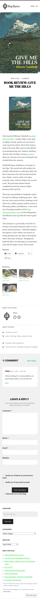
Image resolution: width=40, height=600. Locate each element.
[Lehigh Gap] (9, 273)
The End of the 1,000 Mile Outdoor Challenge (21, 347)
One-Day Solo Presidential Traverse (17, 558)
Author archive (15, 317)
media (24, 336)
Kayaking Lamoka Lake (13, 580)
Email (5, 448)
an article (30, 154)
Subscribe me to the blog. (16, 494)
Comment (7, 411)
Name (5, 438)
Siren (15, 313)
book (7, 336)
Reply (7, 383)
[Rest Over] (9, 288)
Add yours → (32, 361)
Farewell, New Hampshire (14, 343)
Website (5, 458)
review (14, 332)
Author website (19, 317)
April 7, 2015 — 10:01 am (18, 371)
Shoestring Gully (24, 278)
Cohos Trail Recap (11, 573)
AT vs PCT (8, 567)
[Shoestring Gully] (26, 273)
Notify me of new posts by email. (18, 482)
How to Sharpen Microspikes (15, 570)
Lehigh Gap (5, 278)
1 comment (25, 78)
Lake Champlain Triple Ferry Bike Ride (18, 577)
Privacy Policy (6, 591)
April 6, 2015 (15, 78)
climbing (8, 332)
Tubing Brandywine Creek (14, 555)
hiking (19, 336)
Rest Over (5, 293)
